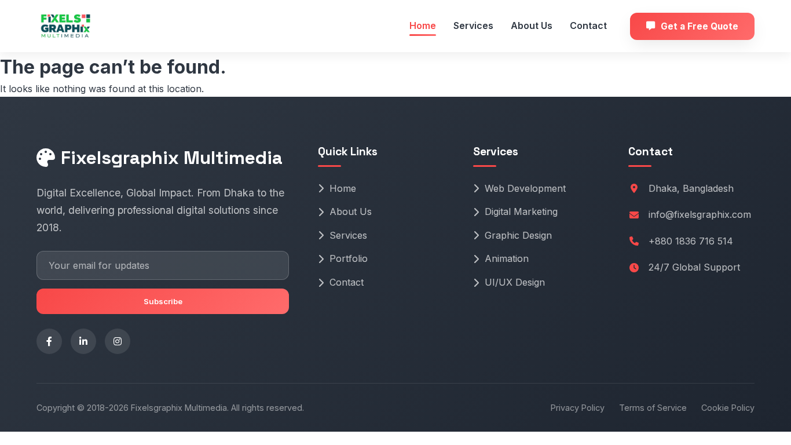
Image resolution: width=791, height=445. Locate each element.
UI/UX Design (515, 282)
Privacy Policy (578, 408)
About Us (531, 25)
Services (473, 25)
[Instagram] (117, 341)
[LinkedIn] (83, 341)
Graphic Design (518, 235)
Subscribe (163, 301)
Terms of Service (653, 408)
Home (422, 25)
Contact (588, 25)
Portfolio (348, 258)
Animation (507, 258)
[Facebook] (49, 341)
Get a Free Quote (699, 26)
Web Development (525, 188)
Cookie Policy (728, 408)
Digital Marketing (521, 211)
